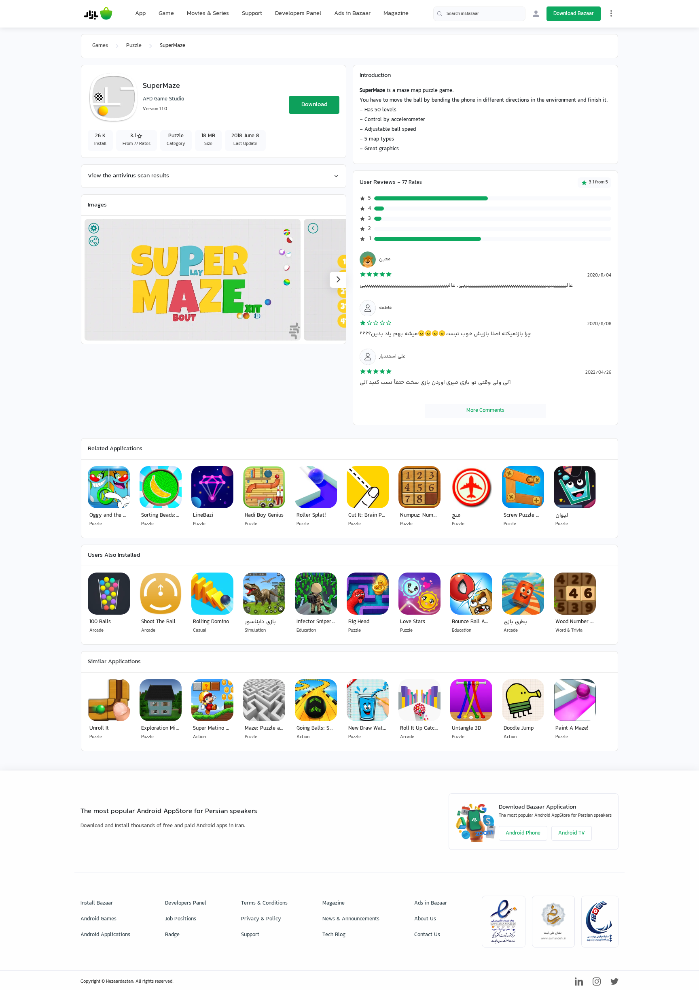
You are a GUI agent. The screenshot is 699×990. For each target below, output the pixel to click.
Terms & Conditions (264, 903)
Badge (172, 934)
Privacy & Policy (261, 919)
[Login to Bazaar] (536, 13)
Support (252, 14)
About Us (425, 919)
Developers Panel (298, 14)
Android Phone (523, 833)
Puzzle (134, 45)
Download (314, 105)
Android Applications (105, 934)
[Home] (98, 13)
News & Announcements (350, 919)
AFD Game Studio (163, 99)
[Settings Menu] (611, 13)
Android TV (571, 833)
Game (166, 14)
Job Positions (180, 919)
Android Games (98, 919)
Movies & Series (208, 14)
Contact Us (427, 934)
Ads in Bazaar (352, 14)
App (140, 14)
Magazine (396, 14)
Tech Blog (333, 934)
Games (100, 45)
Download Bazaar (573, 13)
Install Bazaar (96, 903)
